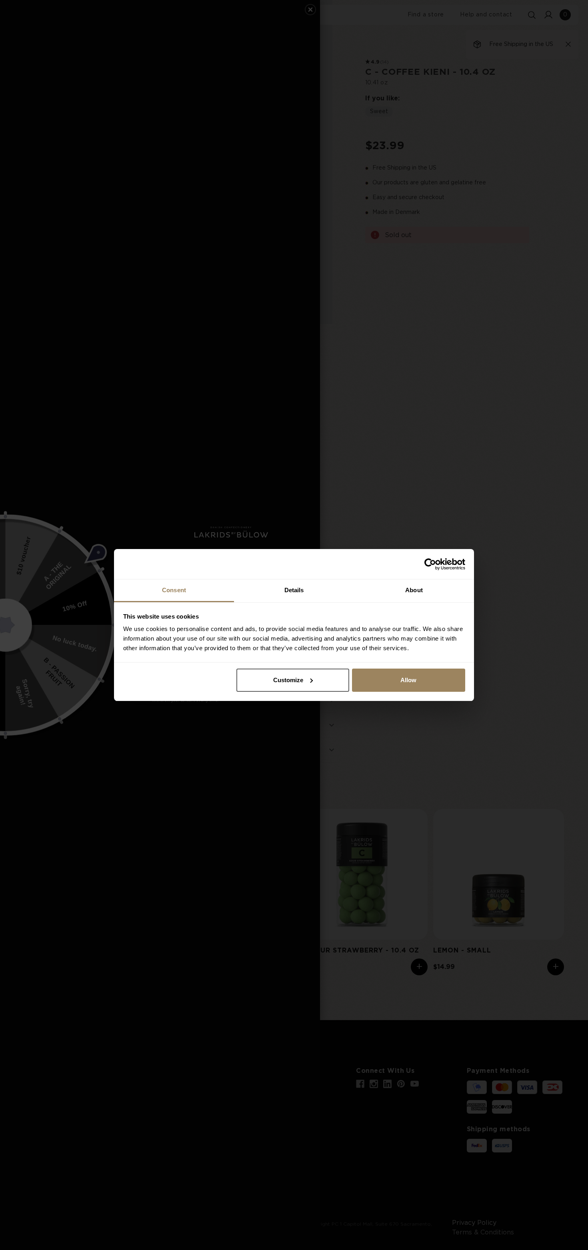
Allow (408, 680)
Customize (288, 680)
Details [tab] (294, 590)
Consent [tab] (174, 590)
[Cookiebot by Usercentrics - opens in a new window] (430, 564)
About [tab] (414, 590)
